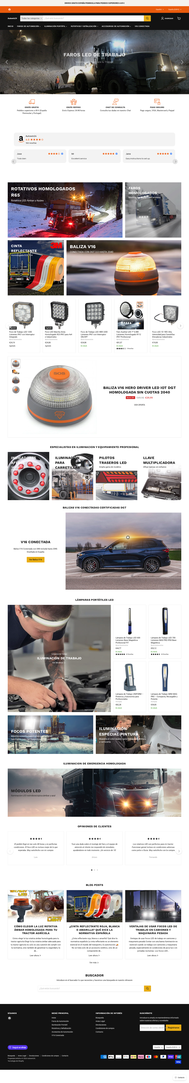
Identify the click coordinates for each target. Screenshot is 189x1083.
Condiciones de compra (105, 1028)
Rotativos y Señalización (84, 26)
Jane (19, 153)
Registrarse (173, 1027)
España (173, 9)
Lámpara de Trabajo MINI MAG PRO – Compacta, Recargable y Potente (164, 696)
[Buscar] (147, 18)
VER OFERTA (139, 405)
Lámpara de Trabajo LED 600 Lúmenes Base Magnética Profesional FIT (128, 640)
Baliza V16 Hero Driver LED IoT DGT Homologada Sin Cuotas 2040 (139, 390)
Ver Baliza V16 (35, 559)
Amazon (75, 153)
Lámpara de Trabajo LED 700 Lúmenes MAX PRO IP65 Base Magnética (163, 640)
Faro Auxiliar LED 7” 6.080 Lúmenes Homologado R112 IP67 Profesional (128, 334)
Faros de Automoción (28, 26)
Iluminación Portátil (55, 26)
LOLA (128, 153)
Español (159, 9)
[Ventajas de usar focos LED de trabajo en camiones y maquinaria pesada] (153, 906)
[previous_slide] (13, 161)
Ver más (93, 962)
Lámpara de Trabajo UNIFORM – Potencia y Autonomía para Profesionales (129, 696)
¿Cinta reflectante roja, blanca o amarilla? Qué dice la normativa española (94, 930)
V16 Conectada (142, 26)
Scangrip (119, 702)
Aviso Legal (100, 1021)
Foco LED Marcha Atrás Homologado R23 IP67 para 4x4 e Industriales (58, 334)
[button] (7, 62)
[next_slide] (175, 161)
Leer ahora (34, 955)
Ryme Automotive (15, 339)
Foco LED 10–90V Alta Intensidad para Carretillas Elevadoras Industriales (163, 334)
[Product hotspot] (128, 537)
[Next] (180, 326)
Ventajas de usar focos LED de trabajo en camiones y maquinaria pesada (153, 930)
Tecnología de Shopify (16, 1061)
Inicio (10, 26)
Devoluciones (101, 1025)
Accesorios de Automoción (116, 26)
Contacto (99, 1032)
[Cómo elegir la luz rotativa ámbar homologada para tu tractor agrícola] (36, 906)
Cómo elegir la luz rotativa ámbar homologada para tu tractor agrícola (35, 930)
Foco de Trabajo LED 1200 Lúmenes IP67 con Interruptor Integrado (22, 334)
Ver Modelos (25, 69)
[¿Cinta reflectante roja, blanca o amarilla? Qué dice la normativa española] (95, 906)
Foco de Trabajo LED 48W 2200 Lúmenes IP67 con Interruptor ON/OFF (94, 334)
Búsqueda (100, 1018)
